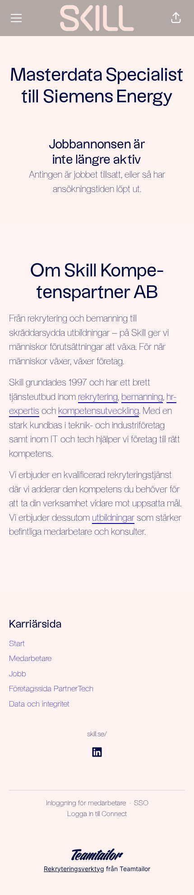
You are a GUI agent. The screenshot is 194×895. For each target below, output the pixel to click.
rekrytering (98, 396)
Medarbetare (30, 658)
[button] (176, 18)
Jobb (17, 673)
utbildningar (113, 517)
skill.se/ (97, 734)
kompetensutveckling (98, 410)
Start (17, 643)
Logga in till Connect (97, 813)
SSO (141, 803)
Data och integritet (39, 703)
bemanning (142, 396)
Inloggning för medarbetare (86, 803)
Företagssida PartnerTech (51, 688)
